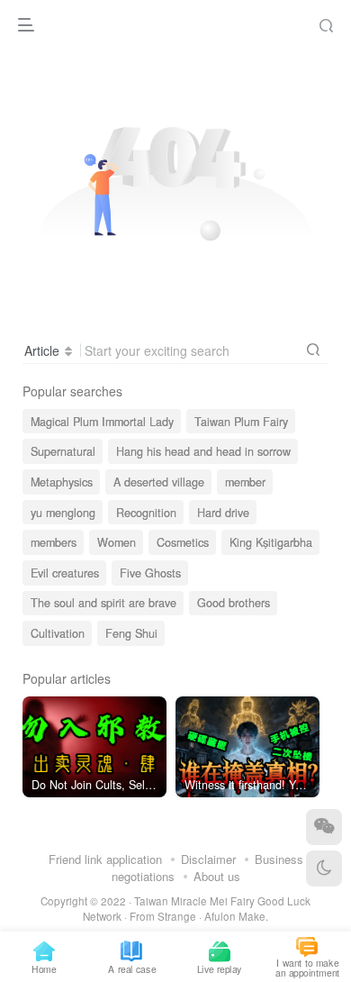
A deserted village (158, 482)
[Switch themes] (324, 868)
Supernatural (63, 451)
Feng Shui (131, 633)
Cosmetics (183, 542)
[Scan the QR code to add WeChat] (324, 827)
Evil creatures (65, 573)
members (53, 542)
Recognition (146, 513)
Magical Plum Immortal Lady (102, 422)
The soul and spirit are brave (103, 603)
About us (217, 876)
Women (116, 542)
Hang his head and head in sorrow (203, 451)
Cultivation (58, 633)
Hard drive (223, 513)
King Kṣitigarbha (271, 542)
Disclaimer (208, 859)
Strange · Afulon (197, 916)
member (245, 482)
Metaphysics (62, 482)
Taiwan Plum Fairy (241, 422)
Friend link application (105, 859)
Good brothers (233, 603)
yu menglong (63, 513)
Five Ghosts (150, 573)
